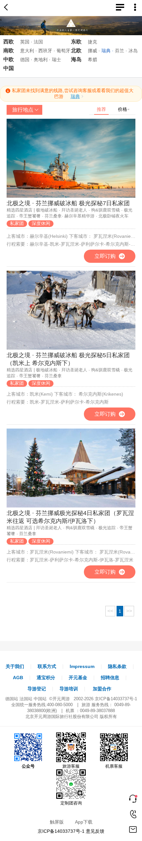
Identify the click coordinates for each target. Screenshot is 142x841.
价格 (122, 109)
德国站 (11, 698)
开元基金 (78, 677)
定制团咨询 (71, 803)
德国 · (26, 59)
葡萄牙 (63, 50)
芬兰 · (121, 50)
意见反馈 (95, 831)
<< (110, 611)
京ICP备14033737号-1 (116, 698)
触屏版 (57, 822)
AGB (18, 677)
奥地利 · (42, 59)
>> (129, 611)
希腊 (92, 59)
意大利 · (28, 50)
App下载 (83, 822)
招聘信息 (110, 677)
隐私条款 (117, 666)
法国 (38, 41)
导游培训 (68, 688)
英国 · (26, 41)
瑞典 (75, 96)
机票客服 (114, 766)
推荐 (101, 109)
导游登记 (36, 688)
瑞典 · (107, 50)
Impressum (82, 666)
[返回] (7, 8)
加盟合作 (102, 688)
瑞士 (56, 59)
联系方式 (47, 666)
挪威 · (94, 50)
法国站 (25, 698)
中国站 (40, 698)
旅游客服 (71, 766)
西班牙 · (46, 50)
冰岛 (133, 50)
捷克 (92, 41)
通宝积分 (46, 677)
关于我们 (15, 666)
